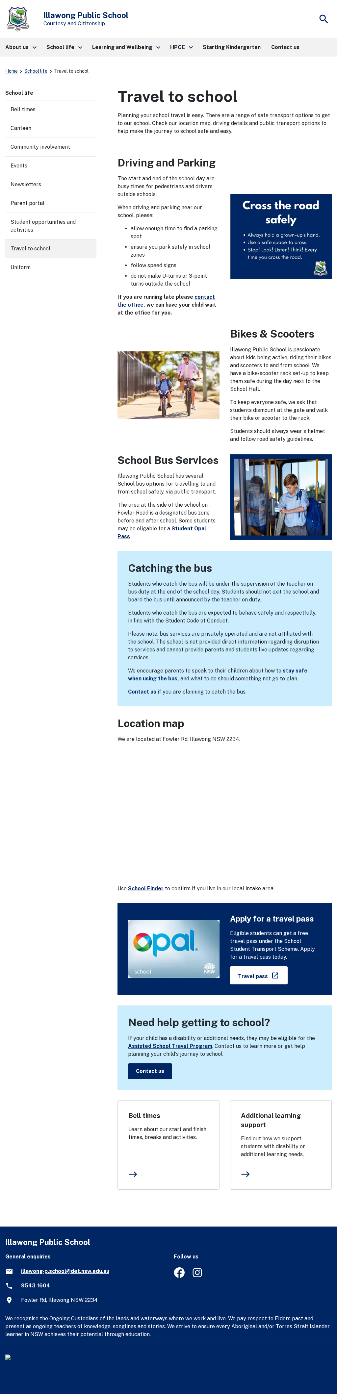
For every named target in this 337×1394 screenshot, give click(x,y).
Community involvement (40, 147)
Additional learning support (271, 1120)
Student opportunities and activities (43, 226)
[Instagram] (198, 1276)
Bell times (144, 1116)
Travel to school (30, 248)
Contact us (142, 692)
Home (11, 71)
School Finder (146, 888)
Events (19, 166)
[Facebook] (179, 1276)
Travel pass (263, 975)
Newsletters (26, 184)
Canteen (21, 128)
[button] (20, 47)
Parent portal (27, 203)
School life (35, 71)
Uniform (21, 267)
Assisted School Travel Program (170, 1046)
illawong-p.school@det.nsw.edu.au (65, 1271)
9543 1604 (35, 1285)
